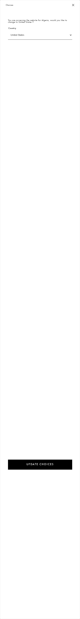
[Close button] (73, 5)
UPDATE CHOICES (40, 464)
